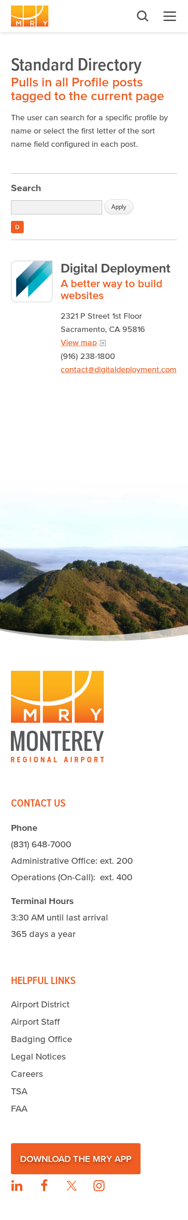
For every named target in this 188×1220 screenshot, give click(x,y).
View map (79, 342)
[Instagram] (99, 1185)
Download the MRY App (75, 1159)
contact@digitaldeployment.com (119, 369)
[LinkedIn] (16, 1185)
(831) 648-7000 (41, 844)
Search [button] (142, 16)
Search (26, 187)
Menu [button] (170, 16)
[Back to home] (29, 16)
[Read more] (31, 281)
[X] (71, 1185)
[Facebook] (44, 1185)
